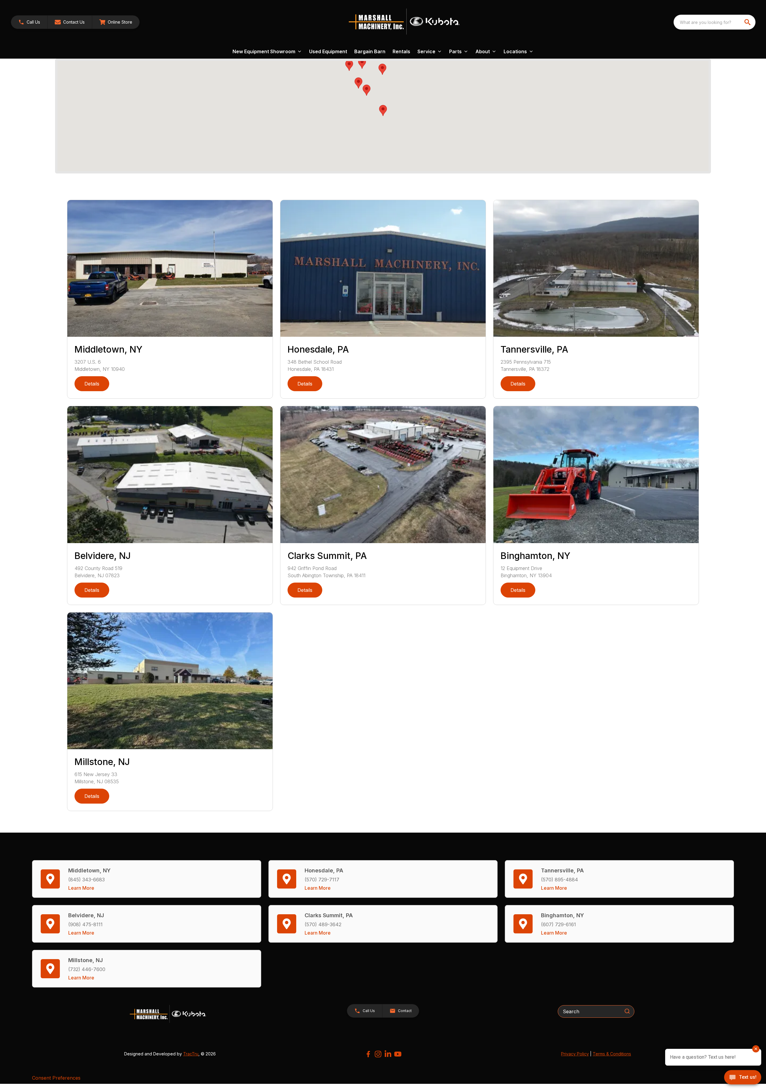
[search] (748, 22)
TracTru (190, 1053)
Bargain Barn (369, 51)
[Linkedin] (388, 1054)
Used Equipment (328, 51)
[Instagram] (378, 1054)
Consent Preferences (56, 1078)
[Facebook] (368, 1054)
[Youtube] (398, 1054)
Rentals (401, 51)
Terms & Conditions (612, 1053)
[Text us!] (742, 1077)
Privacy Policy (575, 1053)
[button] (29, 22)
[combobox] (714, 22)
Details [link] (91, 384)
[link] (116, 22)
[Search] (627, 1011)
